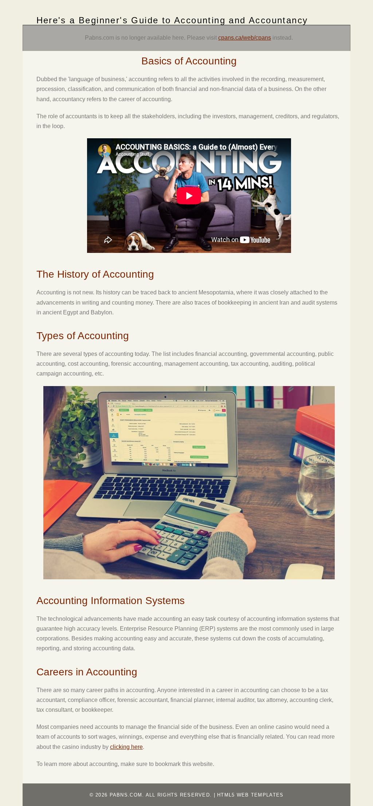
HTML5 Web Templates (250, 795)
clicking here (126, 747)
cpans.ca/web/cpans (244, 38)
